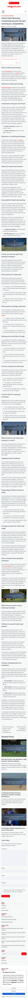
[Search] (25, 12)
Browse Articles (4, 910)
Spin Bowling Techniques (7, 15)
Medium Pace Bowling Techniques (8, 919)
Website (3, 883)
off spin (18, 73)
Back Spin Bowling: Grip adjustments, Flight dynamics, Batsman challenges (14, 760)
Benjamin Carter (6, 26)
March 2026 (4, 963)
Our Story (3, 908)
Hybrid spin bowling (6, 87)
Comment (4, 849)
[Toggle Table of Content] (16, 62)
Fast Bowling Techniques (6, 916)
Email (3, 875)
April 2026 (3, 960)
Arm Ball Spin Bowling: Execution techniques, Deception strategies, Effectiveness (11, 794)
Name (3, 868)
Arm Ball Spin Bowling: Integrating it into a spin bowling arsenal (13, 829)
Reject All (14, 991)
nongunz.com (14, 6)
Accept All (14, 994)
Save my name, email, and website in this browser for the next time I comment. (14, 891)
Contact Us (3, 905)
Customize (13, 988)
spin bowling (8, 71)
